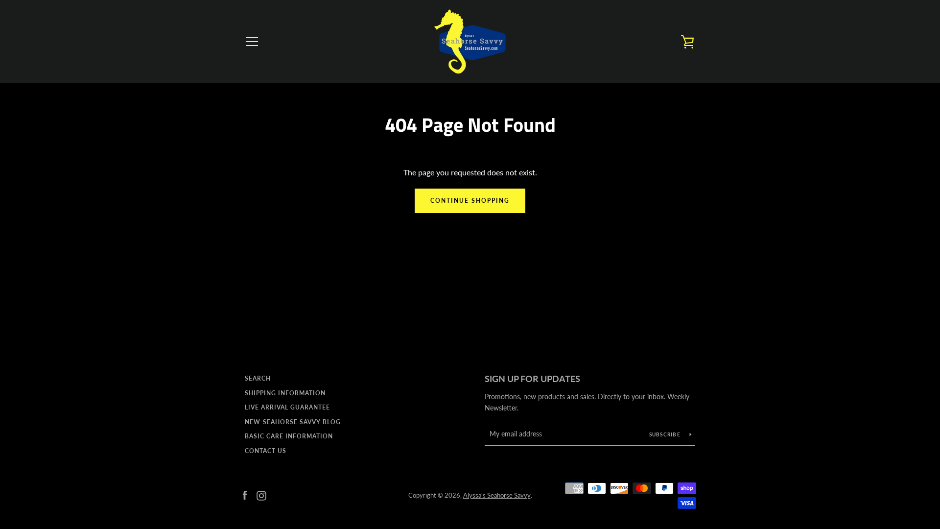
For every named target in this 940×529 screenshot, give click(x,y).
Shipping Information (285, 393)
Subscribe (665, 434)
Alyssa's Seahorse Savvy (497, 495)
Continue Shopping (470, 200)
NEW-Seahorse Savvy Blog (293, 422)
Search (258, 378)
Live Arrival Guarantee (287, 407)
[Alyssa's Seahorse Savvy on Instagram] (261, 494)
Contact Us (265, 451)
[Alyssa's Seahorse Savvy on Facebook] (245, 494)
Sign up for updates (532, 378)
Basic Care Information (289, 436)
